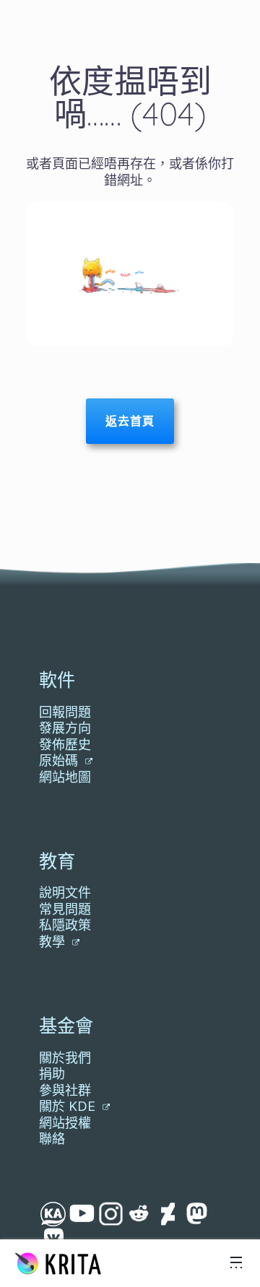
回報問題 (65, 712)
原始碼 (60, 760)
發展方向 (65, 728)
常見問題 (65, 909)
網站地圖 (65, 777)
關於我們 (65, 1057)
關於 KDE (69, 1106)
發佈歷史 (65, 744)
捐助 (52, 1073)
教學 (54, 941)
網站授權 (65, 1122)
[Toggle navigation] (236, 1263)
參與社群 (65, 1090)
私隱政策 (65, 925)
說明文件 (65, 892)
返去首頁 (130, 421)
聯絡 (52, 1138)
